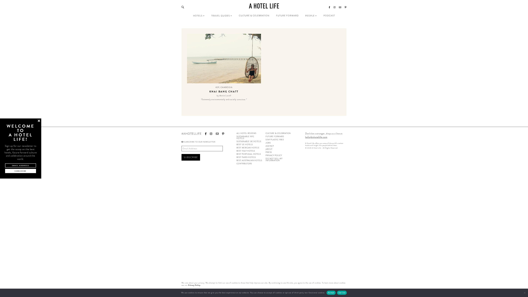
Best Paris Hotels (246, 157)
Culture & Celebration (254, 15)
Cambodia (226, 87)
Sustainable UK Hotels (249, 141)
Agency (270, 146)
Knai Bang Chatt (224, 91)
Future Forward (287, 15)
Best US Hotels (245, 144)
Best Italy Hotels (246, 151)
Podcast (329, 15)
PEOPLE (310, 15)
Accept (331, 293)
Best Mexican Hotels (248, 147)
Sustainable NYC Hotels (245, 137)
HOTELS (197, 15)
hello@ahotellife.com (316, 137)
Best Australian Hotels (249, 160)
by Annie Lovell (224, 95)
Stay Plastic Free (275, 139)
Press (269, 152)
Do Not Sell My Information (274, 159)
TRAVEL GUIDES (220, 15)
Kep (217, 87)
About (269, 149)
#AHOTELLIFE (192, 133)
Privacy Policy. (194, 285)
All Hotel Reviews (246, 133)
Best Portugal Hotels (249, 154)
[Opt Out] (524, 292)
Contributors (244, 163)
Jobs (268, 142)
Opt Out (342, 293)
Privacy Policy (274, 155)
